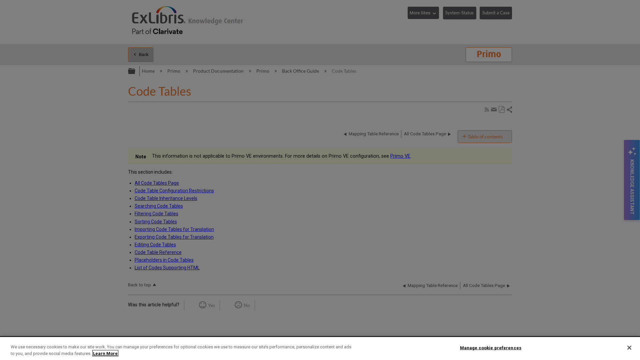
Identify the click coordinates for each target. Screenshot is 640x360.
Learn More (105, 353)
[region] (320, 348)
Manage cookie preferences (490, 347)
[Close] (629, 347)
